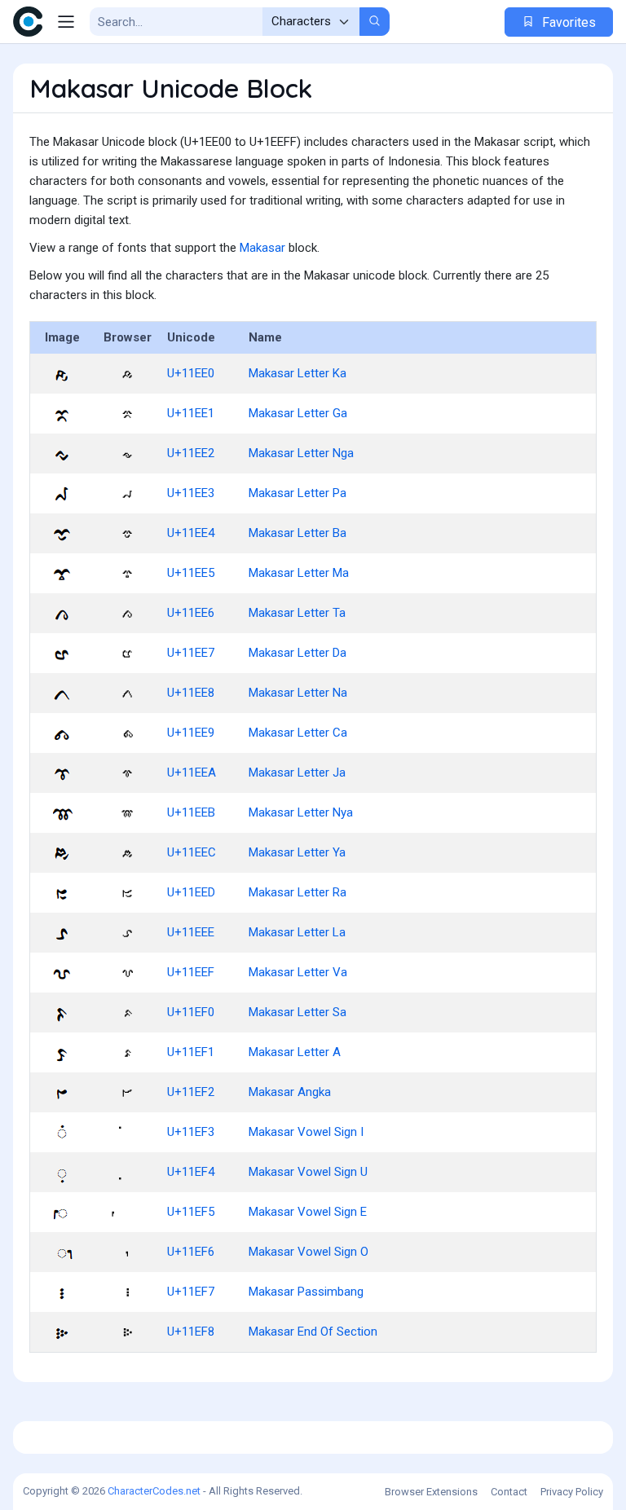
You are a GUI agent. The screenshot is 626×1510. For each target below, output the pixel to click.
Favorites (567, 22)
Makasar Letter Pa (297, 493)
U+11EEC (191, 852)
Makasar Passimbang (306, 1291)
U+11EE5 (190, 573)
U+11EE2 (190, 453)
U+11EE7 (190, 652)
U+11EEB (191, 812)
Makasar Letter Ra (297, 892)
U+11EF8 (190, 1331)
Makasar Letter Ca (298, 732)
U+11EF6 (190, 1251)
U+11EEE (190, 932)
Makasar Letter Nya (301, 812)
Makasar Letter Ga (298, 413)
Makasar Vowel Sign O (308, 1251)
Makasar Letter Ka (297, 373)
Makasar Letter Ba (297, 533)
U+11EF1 (190, 1052)
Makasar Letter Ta (297, 612)
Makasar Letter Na (298, 692)
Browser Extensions (431, 1492)
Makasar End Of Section (313, 1331)
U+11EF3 (190, 1132)
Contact (509, 1492)
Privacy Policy (571, 1492)
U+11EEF (190, 972)
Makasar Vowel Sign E (308, 1211)
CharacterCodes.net (154, 1491)
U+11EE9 (190, 732)
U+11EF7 (190, 1291)
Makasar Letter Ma (299, 573)
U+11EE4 (190, 533)
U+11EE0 (190, 373)
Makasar (262, 247)
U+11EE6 (190, 612)
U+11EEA (191, 772)
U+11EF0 (190, 1012)
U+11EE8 (190, 692)
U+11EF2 (190, 1092)
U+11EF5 (190, 1211)
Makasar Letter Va (298, 972)
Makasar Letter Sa (297, 1012)
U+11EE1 (190, 413)
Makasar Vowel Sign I (306, 1132)
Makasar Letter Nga (301, 453)
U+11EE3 (190, 493)
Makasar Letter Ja (297, 772)
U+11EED (191, 892)
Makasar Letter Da (297, 652)
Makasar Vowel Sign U (308, 1171)
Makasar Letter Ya (297, 852)
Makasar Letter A (295, 1052)
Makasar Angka (290, 1092)
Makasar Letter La (297, 932)
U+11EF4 (190, 1171)
